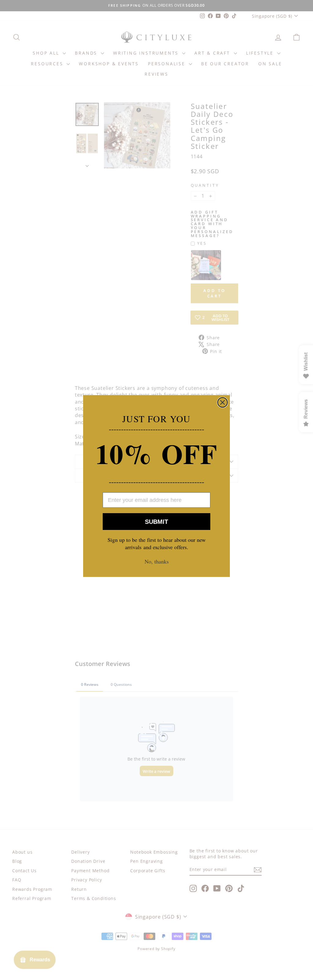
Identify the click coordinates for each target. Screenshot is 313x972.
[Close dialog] (222, 402)
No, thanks (157, 561)
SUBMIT (156, 521)
